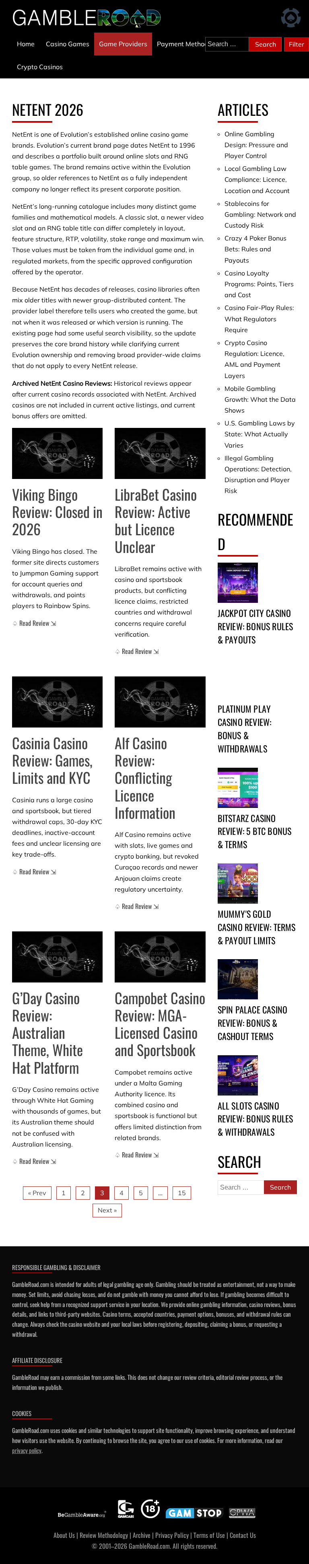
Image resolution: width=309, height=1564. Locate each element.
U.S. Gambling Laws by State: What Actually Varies (260, 434)
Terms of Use (209, 1535)
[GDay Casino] (57, 956)
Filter (296, 44)
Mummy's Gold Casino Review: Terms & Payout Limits (257, 927)
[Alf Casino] (160, 702)
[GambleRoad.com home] (89, 17)
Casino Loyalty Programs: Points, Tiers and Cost (259, 284)
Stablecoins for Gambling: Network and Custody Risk (260, 214)
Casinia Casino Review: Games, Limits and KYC (52, 760)
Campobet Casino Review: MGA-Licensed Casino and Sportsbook (160, 1023)
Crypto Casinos (40, 67)
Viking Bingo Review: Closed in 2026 (57, 511)
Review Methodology (104, 1535)
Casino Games (67, 44)
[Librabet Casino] (160, 453)
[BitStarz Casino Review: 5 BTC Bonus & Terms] (238, 788)
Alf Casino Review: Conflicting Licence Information (145, 777)
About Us (64, 1535)
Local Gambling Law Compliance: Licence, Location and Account (257, 179)
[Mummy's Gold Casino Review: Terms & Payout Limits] (238, 883)
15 (182, 1193)
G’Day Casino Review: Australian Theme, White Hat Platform (47, 1032)
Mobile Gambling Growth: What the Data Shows (260, 399)
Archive (141, 1535)
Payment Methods (184, 44)
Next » (107, 1210)
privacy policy (26, 1450)
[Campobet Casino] (160, 956)
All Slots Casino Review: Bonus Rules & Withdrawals (255, 1119)
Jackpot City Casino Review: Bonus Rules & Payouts (255, 626)
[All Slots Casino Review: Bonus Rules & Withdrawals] (238, 1075)
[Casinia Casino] (57, 702)
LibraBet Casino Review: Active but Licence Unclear (156, 520)
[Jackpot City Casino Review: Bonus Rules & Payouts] (238, 583)
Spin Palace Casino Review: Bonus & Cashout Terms (253, 1022)
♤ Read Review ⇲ (34, 623)
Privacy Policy (172, 1535)
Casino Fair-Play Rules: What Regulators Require (259, 318)
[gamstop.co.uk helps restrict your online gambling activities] (194, 1518)
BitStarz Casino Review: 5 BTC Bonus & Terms (255, 831)
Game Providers (123, 44)
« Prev (37, 1193)
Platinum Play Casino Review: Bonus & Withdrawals (245, 728)
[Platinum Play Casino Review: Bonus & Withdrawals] (238, 678)
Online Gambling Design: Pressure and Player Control (256, 145)
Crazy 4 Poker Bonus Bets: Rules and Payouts (255, 249)
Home (26, 44)
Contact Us (243, 1535)
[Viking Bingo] (57, 453)
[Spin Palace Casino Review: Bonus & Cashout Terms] (238, 979)
